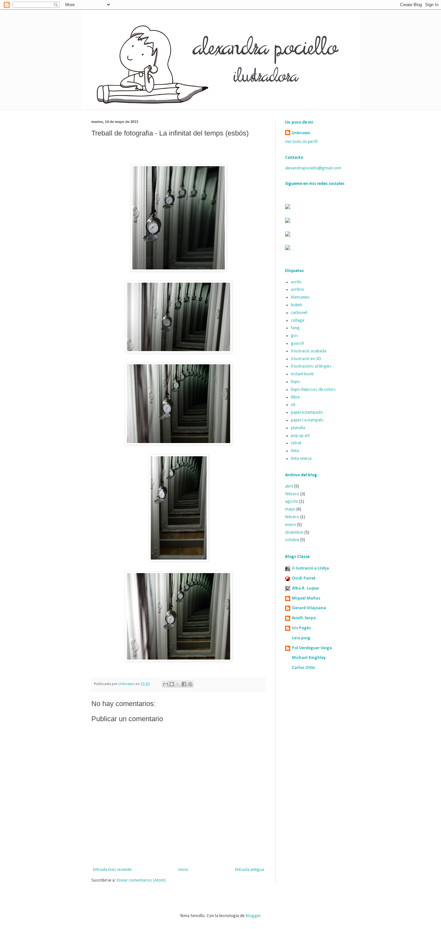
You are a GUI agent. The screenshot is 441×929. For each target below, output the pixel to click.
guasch (297, 343)
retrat (296, 443)
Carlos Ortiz (303, 667)
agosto (291, 501)
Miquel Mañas (306, 598)
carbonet (299, 312)
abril (289, 486)
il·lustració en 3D (306, 359)
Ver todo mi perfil (301, 141)
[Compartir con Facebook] (184, 684)
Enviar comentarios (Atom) (141, 880)
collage (297, 320)
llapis (295, 381)
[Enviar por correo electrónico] (165, 684)
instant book (302, 374)
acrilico (297, 289)
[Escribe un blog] (172, 684)
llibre (295, 397)
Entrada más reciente (112, 869)
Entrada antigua (249, 869)
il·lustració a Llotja (310, 568)
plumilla (298, 428)
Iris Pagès (301, 628)
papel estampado (307, 412)
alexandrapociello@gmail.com (313, 168)
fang (295, 328)
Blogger (253, 916)
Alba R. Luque (305, 588)
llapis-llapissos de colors (313, 389)
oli (293, 404)
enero (290, 524)
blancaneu (300, 297)
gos (294, 335)
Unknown (301, 133)
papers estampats (307, 420)
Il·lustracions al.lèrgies (311, 366)
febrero (292, 494)
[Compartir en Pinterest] (190, 684)
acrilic (296, 282)
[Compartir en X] (178, 684)
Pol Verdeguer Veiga (312, 648)
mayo (290, 509)
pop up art (300, 435)
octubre (292, 540)
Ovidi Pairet (303, 578)
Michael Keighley (309, 657)
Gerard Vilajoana (309, 608)
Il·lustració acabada (308, 351)
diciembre (294, 532)
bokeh (296, 305)
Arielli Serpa (304, 618)
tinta (295, 451)
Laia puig (301, 638)
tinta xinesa (301, 458)
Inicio (183, 869)
